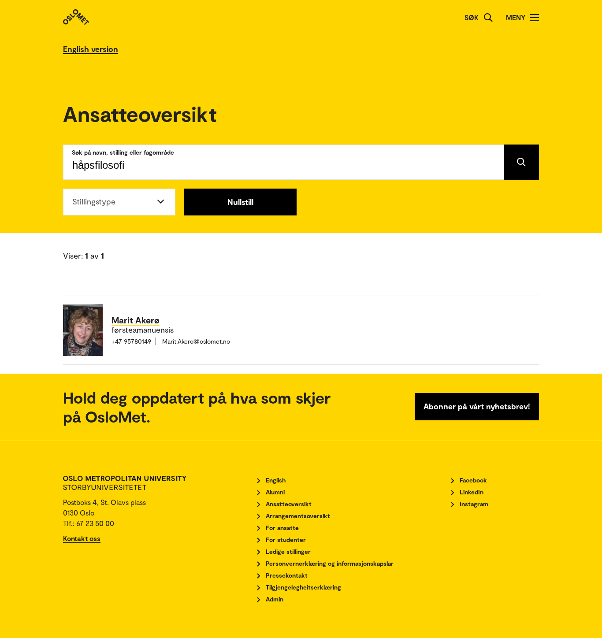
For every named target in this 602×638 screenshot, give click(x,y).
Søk (472, 17)
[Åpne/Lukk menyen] (534, 17)
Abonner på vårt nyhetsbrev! (477, 406)
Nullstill (240, 202)
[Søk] (488, 17)
